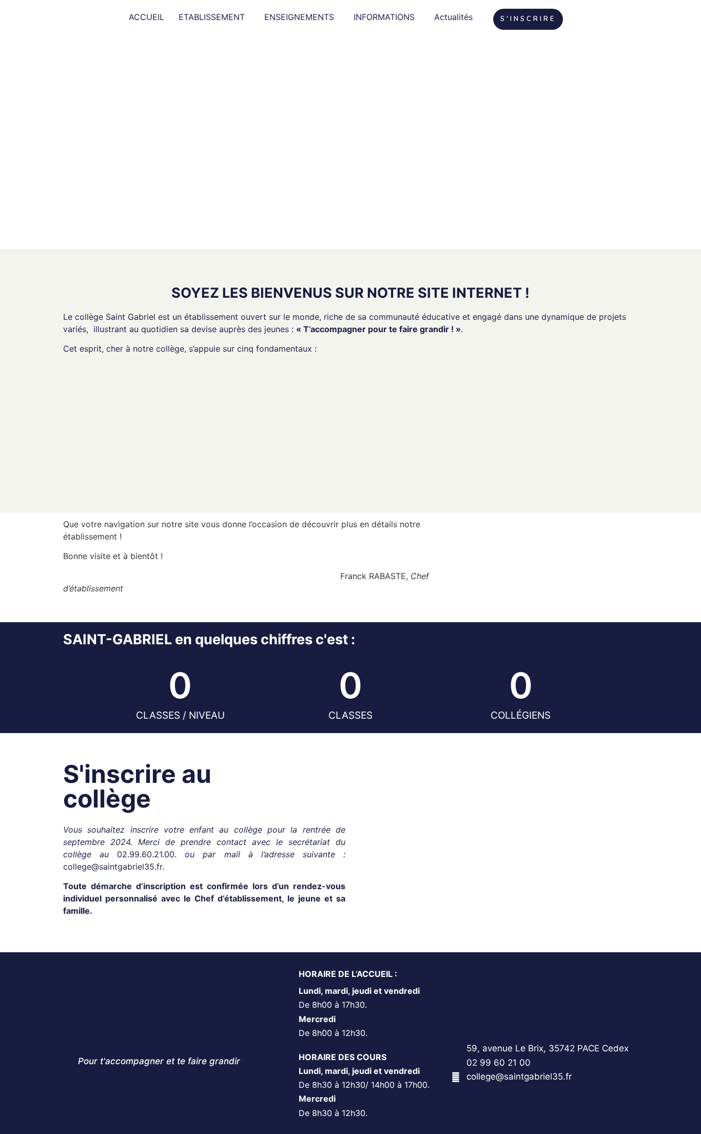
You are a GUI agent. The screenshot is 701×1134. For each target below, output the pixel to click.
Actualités (453, 17)
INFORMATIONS (384, 17)
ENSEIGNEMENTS (299, 17)
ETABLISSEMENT (212, 17)
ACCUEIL (146, 17)
